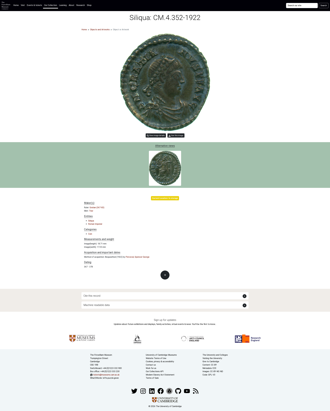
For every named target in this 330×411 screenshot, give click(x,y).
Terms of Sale (152, 378)
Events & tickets (34, 5)
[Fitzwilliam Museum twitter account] (134, 391)
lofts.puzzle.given (111, 378)
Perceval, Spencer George (137, 257)
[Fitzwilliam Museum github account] (178, 391)
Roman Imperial (95, 224)
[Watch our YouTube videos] (187, 391)
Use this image (177, 135)
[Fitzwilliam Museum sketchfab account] (169, 391)
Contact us (151, 365)
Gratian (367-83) (97, 207)
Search (323, 5)
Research (80, 5)
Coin (90, 234)
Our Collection (50, 5)
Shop (89, 5)
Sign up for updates (165, 320)
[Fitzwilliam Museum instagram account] (143, 391)
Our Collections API (155, 371)
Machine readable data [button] (97, 305)
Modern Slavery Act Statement (160, 375)
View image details (157, 135)
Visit (23, 5)
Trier (91, 211)
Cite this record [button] (92, 295)
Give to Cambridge (211, 361)
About (71, 5)
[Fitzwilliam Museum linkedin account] (160, 391)
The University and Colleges (215, 355)
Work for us (151, 368)
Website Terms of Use (156, 358)
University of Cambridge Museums (161, 355)
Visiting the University (212, 358)
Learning (63, 5)
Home (16, 5)
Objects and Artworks (100, 29)
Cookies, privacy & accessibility (160, 361)
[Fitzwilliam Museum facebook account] (152, 391)
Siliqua (91, 221)
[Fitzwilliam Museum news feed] (196, 391)
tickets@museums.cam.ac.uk (106, 375)
